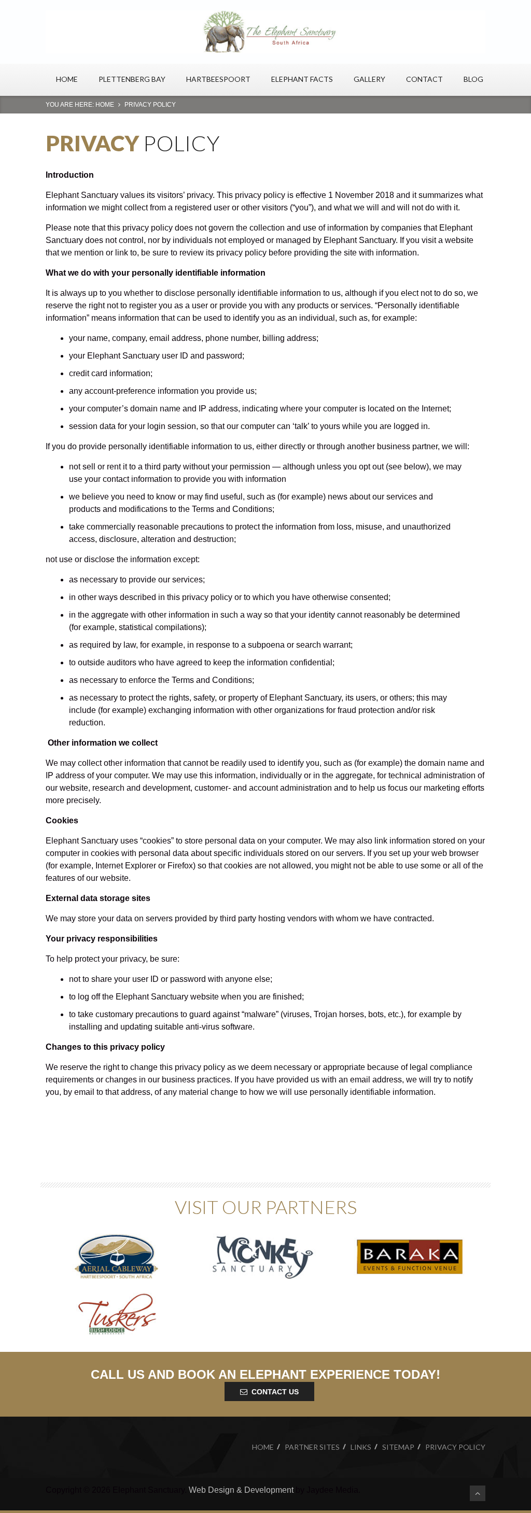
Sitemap (398, 1447)
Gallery (369, 79)
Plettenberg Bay (132, 79)
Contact (424, 79)
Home (67, 79)
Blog (473, 79)
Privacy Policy (455, 1447)
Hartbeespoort (218, 79)
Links (361, 1447)
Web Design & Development (241, 1490)
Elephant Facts (302, 79)
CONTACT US (275, 1392)
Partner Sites (312, 1447)
